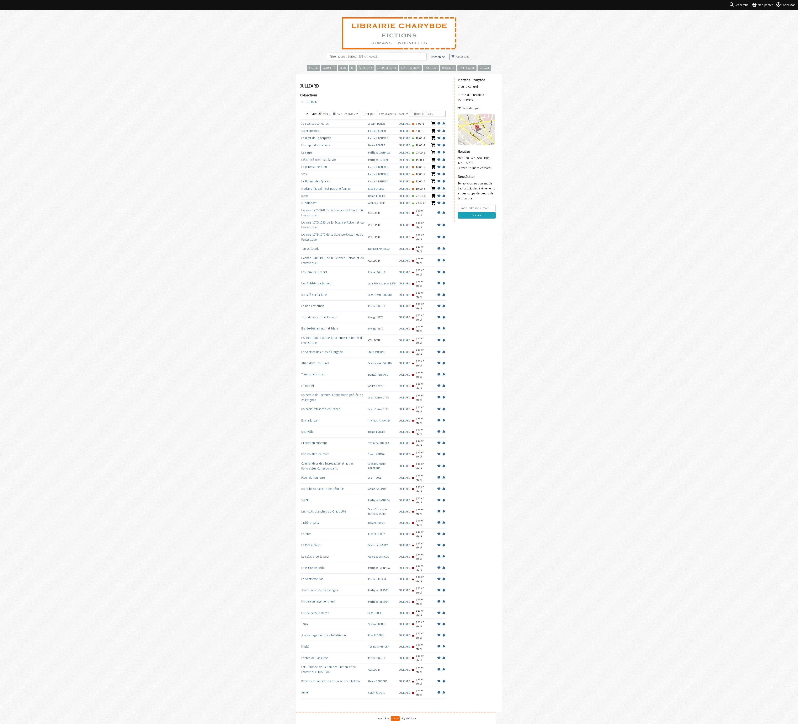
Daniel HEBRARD (378, 375)
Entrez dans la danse (315, 613)
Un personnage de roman (318, 601)
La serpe (307, 152)
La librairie (466, 68)
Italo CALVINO (376, 352)
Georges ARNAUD (378, 557)
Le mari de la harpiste (316, 138)
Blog (343, 68)
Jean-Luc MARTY (378, 545)
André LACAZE (376, 386)
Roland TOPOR (376, 523)
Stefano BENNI (376, 624)
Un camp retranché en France (320, 409)
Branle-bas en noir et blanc (320, 328)
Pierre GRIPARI (377, 579)
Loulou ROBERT (377, 131)
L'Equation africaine (314, 443)
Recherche (438, 57)
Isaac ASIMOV (376, 454)
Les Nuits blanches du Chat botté (323, 511)
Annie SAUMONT (378, 489)
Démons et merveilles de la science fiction (330, 681)
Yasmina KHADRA (378, 443)
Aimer (305, 692)
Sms (304, 174)
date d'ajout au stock (392, 114)
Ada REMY (374, 283)
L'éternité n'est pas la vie (318, 160)
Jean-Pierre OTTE (378, 397)
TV (352, 68)
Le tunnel (307, 386)
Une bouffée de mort (315, 454)
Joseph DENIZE (376, 124)
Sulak (305, 500)
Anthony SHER (376, 203)
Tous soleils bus (312, 374)
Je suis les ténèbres (315, 124)
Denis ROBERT (376, 145)
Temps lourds (310, 249)
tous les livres (345, 114)
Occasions (448, 68)
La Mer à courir (311, 545)
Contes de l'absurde (314, 658)
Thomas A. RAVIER (379, 421)
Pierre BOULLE (376, 272)
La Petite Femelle (313, 568)
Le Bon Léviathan (312, 306)
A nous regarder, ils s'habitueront (324, 635)
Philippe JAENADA (379, 153)
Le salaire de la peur (315, 556)
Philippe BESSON (378, 590)
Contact (484, 68)
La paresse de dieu (314, 167)
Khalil (305, 646)
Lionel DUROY (376, 534)
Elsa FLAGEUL (376, 189)
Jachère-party (310, 523)
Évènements (365, 68)
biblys (395, 718)
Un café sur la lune (314, 295)
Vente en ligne (410, 68)
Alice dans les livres (315, 363)
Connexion (788, 5)
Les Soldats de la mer (316, 283)
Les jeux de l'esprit (314, 272)
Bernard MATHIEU (379, 249)
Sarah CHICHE (376, 693)
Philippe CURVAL (378, 160)
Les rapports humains (315, 145)
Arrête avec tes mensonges (319, 590)
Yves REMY (390, 283)
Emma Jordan (309, 420)
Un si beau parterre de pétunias (322, 489)
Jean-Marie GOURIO (380, 295)
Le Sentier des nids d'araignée (322, 352)
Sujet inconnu (310, 131)
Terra (304, 624)
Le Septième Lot (312, 579)
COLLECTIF (374, 670)
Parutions (431, 68)
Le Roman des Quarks (315, 181)
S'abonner (477, 215)
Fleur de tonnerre (313, 478)
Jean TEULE (374, 478)
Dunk (304, 196)
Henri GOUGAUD (378, 681)
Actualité (329, 68)
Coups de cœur (387, 68)
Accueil (313, 68)
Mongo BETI (375, 317)
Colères (306, 534)
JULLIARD (311, 102)
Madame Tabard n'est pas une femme (326, 189)
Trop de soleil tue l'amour (319, 317)
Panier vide (461, 57)
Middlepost (308, 203)
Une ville (307, 432)
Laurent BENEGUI (378, 138)
